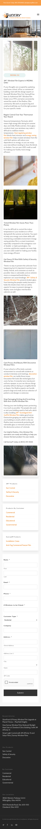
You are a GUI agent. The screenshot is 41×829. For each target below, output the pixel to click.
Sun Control (10, 488)
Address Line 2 (9, 653)
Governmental (11, 525)
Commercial (10, 513)
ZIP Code (7, 676)
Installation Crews (12, 541)
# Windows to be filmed (14, 605)
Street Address (9, 645)
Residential (10, 517)
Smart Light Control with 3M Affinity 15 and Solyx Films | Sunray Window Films (18, 734)
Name (7, 560)
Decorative (10, 496)
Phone (7, 594)
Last (5, 576)
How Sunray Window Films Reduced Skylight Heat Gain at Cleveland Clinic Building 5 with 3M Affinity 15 (20, 727)
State (5, 668)
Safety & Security (12, 492)
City (5, 661)
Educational (10, 521)
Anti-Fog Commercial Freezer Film (18, 545)
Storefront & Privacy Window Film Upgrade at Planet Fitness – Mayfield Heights (19, 721)
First (5, 568)
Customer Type (11, 616)
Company (7, 626)
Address (8, 637)
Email (7, 582)
